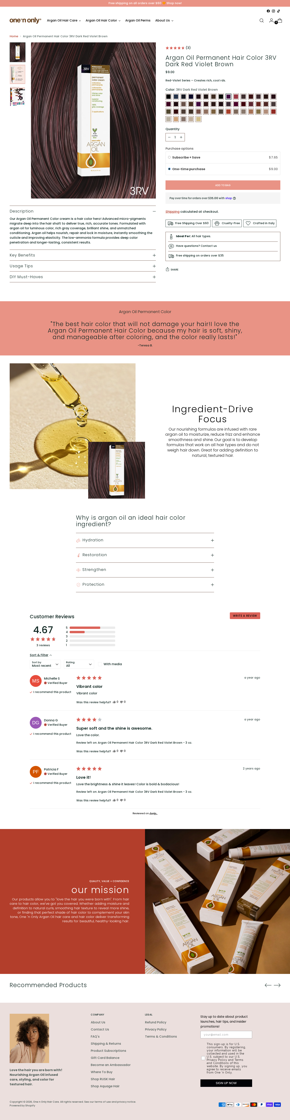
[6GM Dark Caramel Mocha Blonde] (273, 104)
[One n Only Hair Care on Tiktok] (278, 11)
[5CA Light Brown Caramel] (191, 104)
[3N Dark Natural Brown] (213, 97)
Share (174, 269)
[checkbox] (112, 664)
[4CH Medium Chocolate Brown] (243, 97)
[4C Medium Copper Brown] (236, 97)
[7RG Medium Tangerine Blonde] (228, 112)
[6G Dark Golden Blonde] (266, 104)
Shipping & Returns (106, 1043)
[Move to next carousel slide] (277, 985)
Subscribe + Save (186, 157)
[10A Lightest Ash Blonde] (191, 119)
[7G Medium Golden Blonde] (198, 112)
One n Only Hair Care (46, 1101)
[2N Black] (183, 97)
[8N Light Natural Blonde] (258, 112)
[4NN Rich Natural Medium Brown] (273, 97)
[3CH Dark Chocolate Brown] (198, 97)
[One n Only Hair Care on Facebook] (268, 11)
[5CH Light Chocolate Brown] (198, 104)
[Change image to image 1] (17, 52)
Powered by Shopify (22, 1105)
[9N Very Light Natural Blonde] (183, 119)
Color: (192, 89)
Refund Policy (155, 1022)
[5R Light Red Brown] (236, 104)
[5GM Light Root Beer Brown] (213, 104)
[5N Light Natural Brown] (221, 104)
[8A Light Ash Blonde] (243, 112)
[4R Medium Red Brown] (168, 104)
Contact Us (100, 1029)
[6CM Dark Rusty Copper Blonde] (251, 104)
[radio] (169, 157)
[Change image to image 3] (17, 96)
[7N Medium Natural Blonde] (213, 112)
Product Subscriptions (108, 1050)
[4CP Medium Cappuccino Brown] (258, 97)
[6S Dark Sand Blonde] (183, 112)
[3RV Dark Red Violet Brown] (228, 97)
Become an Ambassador (111, 1065)
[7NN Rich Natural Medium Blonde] (221, 112)
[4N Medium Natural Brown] (266, 97)
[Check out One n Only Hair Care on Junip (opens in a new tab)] (153, 813)
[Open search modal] (262, 20)
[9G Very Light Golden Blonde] (176, 119)
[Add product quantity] (181, 137)
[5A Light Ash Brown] (183, 104)
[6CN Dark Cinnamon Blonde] (258, 104)
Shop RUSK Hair (103, 1079)
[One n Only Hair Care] (25, 20)
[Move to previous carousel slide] (268, 985)
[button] (178, 48)
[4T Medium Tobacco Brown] (176, 104)
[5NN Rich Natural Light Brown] (228, 104)
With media (113, 664)
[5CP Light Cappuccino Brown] (206, 104)
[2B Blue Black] (176, 97)
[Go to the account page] (270, 20)
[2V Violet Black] (191, 97)
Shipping (173, 211)
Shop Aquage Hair (105, 1086)
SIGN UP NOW (226, 1083)
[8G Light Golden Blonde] (251, 112)
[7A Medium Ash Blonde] (191, 112)
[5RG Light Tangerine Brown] (243, 104)
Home (14, 36)
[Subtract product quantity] (169, 137)
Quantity (173, 129)
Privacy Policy (156, 1029)
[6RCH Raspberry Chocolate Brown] (176, 112)
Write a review (245, 616)
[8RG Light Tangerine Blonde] (273, 112)
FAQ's (95, 1036)
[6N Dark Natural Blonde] (168, 112)
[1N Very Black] (168, 97)
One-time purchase (188, 169)
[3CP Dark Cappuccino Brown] (206, 97)
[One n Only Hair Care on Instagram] (273, 11)
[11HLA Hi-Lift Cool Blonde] (198, 119)
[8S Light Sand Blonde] (168, 119)
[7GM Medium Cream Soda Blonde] (206, 112)
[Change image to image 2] (17, 74)
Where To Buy (101, 1072)
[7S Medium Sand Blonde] (236, 112)
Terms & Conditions (161, 1036)
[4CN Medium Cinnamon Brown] (251, 97)
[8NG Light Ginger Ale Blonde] (266, 112)
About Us (98, 1022)
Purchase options (180, 148)
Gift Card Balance (105, 1058)
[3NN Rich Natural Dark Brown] (221, 97)
